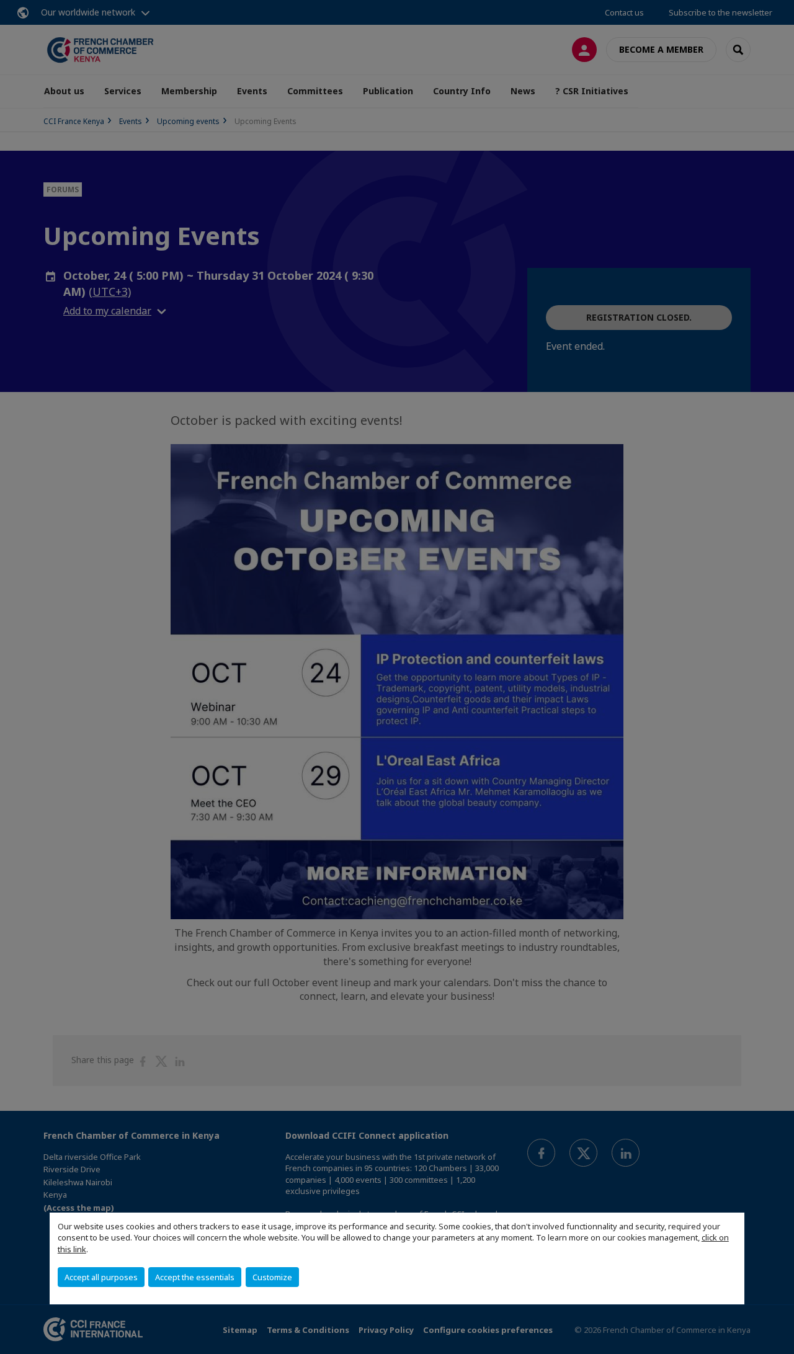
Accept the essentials (194, 1277)
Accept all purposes (101, 1277)
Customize (272, 1277)
